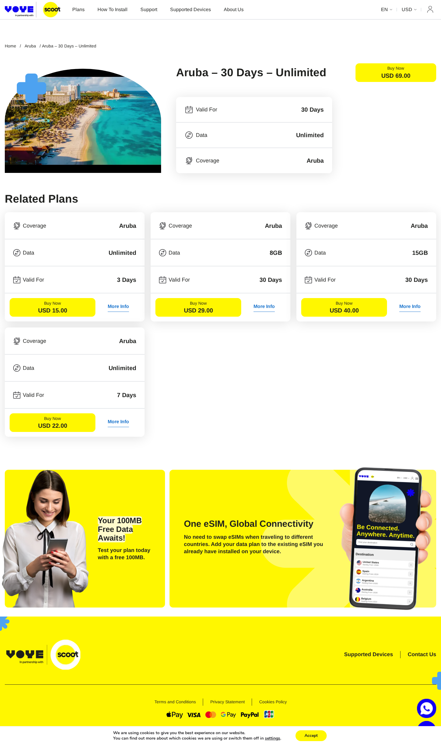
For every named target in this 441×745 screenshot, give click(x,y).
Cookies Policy (273, 701)
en (384, 9)
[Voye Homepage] (32, 9)
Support (148, 9)
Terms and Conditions (175, 701)
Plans (78, 9)
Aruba (30, 46)
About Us (234, 9)
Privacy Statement (227, 701)
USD (407, 9)
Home (10, 46)
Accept (311, 735)
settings (272, 738)
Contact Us (422, 654)
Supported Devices (190, 9)
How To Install (113, 9)
